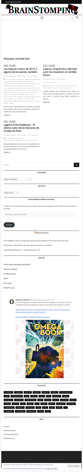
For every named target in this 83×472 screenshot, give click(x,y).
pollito (44, 404)
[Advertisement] (41, 36)
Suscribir (9, 225)
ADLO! (6, 278)
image (48, 88)
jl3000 (18, 90)
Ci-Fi (53, 85)
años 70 (27, 392)
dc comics (57, 396)
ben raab (8, 138)
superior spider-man (14, 101)
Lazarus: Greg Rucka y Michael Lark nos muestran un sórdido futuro (60, 71)
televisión (30, 407)
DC (21, 138)
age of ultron (13, 79)
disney (66, 396)
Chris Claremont (66, 392)
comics (71, 85)
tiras (45, 407)
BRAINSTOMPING (42, 233)
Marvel (15, 404)
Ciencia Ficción (59, 85)
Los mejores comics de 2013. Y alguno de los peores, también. (21, 70)
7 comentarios (33, 76)
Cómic (6, 65)
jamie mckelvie (32, 88)
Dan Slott (27, 83)
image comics (55, 88)
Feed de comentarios (11, 434)
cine (26, 396)
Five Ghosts (27, 86)
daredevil (33, 83)
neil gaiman (27, 96)
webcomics (31, 411)
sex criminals (26, 99)
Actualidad (48, 85)
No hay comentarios (50, 82)
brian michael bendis (16, 81)
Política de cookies (52, 468)
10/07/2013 (61, 79)
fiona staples (19, 86)
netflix (30, 404)
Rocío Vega (8, 283)
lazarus (27, 92)
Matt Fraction (12, 96)
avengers (18, 392)
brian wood (26, 81)
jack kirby (64, 400)
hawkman (11, 140)
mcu (23, 404)
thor (28, 101)
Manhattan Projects (24, 94)
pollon (52, 404)
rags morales (10, 99)
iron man (15, 88)
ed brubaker (11, 86)
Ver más (8, 115)
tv (65, 407)
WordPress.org (9, 288)
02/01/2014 (22, 76)
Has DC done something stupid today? (17, 264)
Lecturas (12, 65)
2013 (7, 79)
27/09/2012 (22, 135)
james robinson (22, 88)
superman (20, 407)
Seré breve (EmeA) (10, 269)
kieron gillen (21, 92)
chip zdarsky (20, 83)
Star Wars (71, 404)
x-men (40, 411)
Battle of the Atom (22, 79)
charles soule (13, 83)
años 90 (45, 392)
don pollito (8, 400)
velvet (11, 103)
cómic (67, 85)
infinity (10, 88)
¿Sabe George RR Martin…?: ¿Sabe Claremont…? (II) (22, 250)
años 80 (36, 392)
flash (40, 400)
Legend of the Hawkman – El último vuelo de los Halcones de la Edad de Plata (21, 127)
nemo (33, 96)
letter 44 (32, 92)
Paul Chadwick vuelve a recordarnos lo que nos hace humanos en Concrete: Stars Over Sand (36, 241)
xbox (47, 411)
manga (7, 404)
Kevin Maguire (12, 92)
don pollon (19, 400)
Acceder (7, 426)
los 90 (73, 400)
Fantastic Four (30, 400)
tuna (52, 407)
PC (37, 404)
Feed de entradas (10, 430)
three (32, 101)
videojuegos (20, 411)
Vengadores (8, 411)
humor (48, 400)
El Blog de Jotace (10, 274)
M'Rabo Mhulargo (10, 76)
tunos (59, 407)
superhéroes (34, 140)
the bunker (24, 101)
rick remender (18, 99)
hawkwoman (18, 140)
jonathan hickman (25, 90)
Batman (54, 392)
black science (32, 79)
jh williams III (11, 90)
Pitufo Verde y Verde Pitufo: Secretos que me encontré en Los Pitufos (28, 245)
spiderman (61, 404)
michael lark (20, 96)
